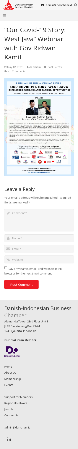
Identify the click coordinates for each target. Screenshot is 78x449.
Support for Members (18, 397)
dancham (35, 67)
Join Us (8, 409)
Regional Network (16, 403)
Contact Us (11, 415)
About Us (10, 372)
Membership (12, 379)
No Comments (17, 71)
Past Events (55, 67)
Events (8, 385)
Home (8, 366)
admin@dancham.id (59, 5)
